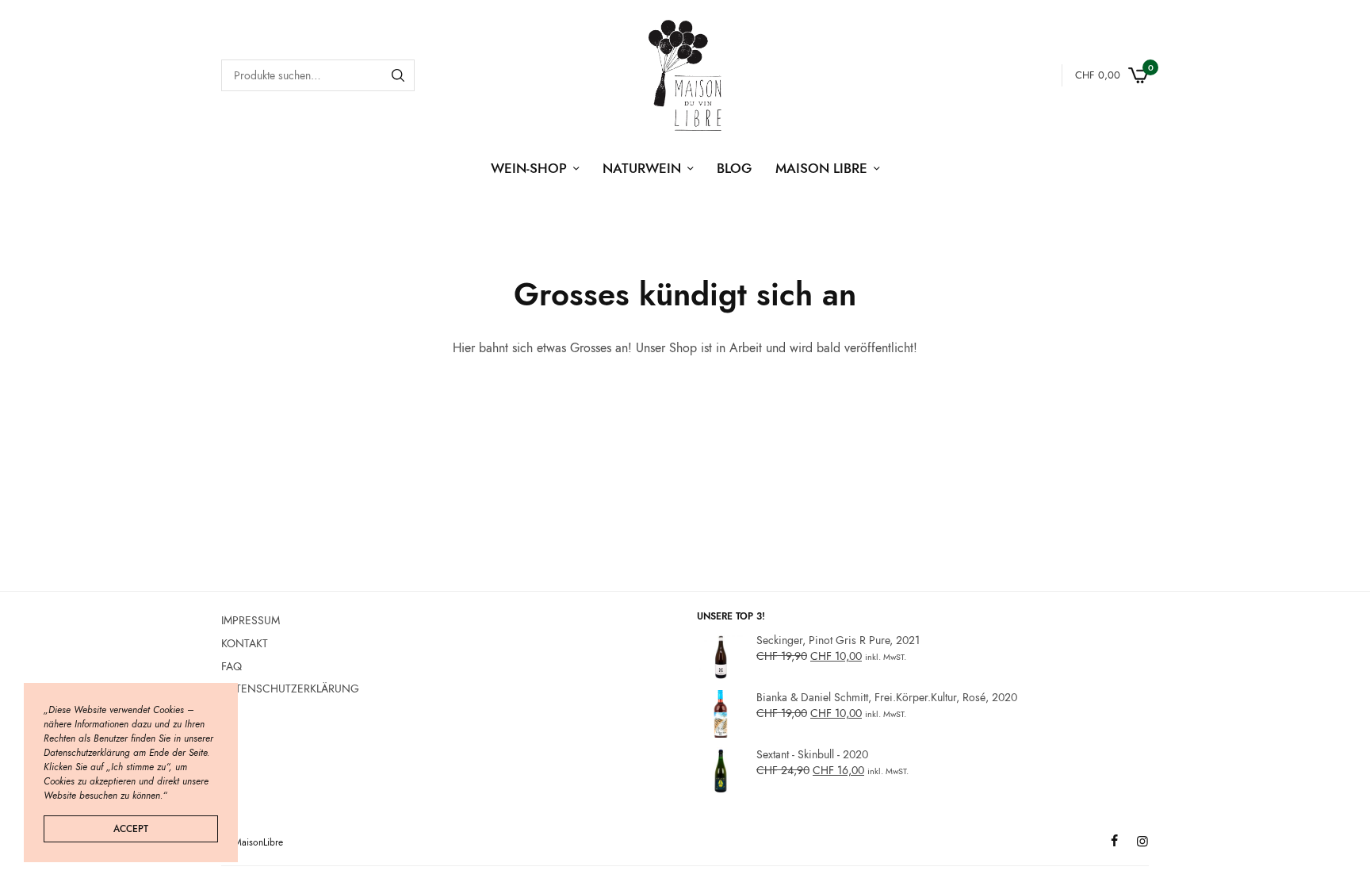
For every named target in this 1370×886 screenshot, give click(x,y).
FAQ (231, 665)
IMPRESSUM (250, 620)
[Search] (398, 75)
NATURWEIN (642, 168)
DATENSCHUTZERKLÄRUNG (290, 688)
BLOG (734, 168)
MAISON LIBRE (821, 168)
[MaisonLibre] (685, 75)
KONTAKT (244, 643)
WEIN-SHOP (529, 168)
